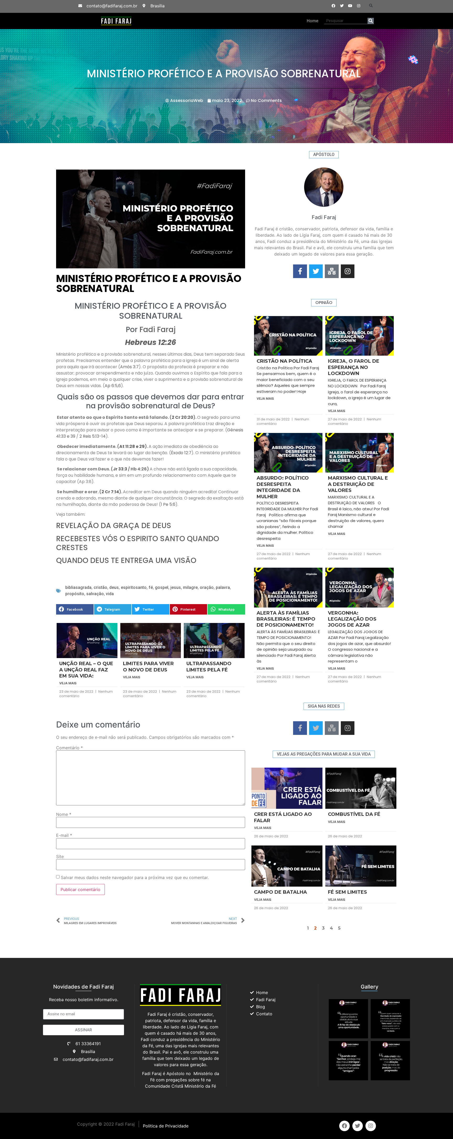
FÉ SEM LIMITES (347, 892)
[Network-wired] (332, 271)
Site (60, 856)
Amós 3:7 (129, 367)
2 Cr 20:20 (182, 417)
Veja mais (68, 683)
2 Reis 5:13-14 (92, 436)
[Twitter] (342, 6)
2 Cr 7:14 (110, 492)
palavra (223, 587)
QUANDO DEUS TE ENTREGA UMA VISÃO (126, 560)
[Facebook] (333, 6)
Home (312, 20)
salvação (95, 593)
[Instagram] (358, 6)
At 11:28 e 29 (132, 446)
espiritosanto (134, 587)
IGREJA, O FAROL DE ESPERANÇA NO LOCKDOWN (353, 367)
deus (114, 587)
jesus (175, 587)
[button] (371, 6)
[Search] (371, 21)
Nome (63, 814)
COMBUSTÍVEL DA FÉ (354, 814)
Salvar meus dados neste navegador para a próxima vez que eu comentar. (135, 877)
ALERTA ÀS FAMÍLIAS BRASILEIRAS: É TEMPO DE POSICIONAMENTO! (286, 619)
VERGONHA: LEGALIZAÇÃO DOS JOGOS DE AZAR (352, 619)
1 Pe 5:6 (168, 504)
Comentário (69, 748)
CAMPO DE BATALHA (280, 892)
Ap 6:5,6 (113, 386)
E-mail (64, 835)
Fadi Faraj (157, 329)
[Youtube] (350, 6)
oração (207, 587)
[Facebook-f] (300, 271)
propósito (74, 593)
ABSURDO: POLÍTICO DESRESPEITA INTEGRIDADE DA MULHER (283, 487)
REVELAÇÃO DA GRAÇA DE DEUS (113, 525)
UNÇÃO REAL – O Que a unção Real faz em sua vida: (86, 670)
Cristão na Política (284, 361)
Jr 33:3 (120, 469)
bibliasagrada (78, 587)
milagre (190, 587)
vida (110, 593)
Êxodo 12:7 (181, 453)
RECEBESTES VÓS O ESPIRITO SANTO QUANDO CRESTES (137, 543)
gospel (161, 587)
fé (151, 587)
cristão (100, 587)
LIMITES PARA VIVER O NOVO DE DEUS (148, 666)
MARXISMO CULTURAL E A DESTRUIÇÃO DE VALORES (358, 484)
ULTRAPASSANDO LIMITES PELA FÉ (208, 666)
